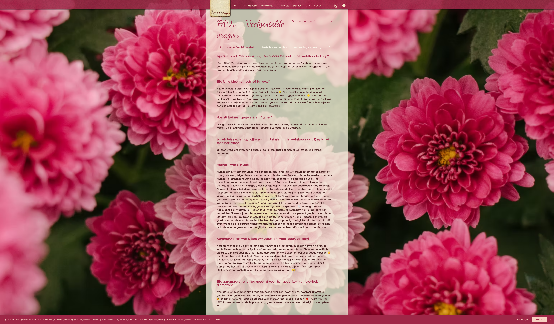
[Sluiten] (550, 319)
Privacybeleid (215, 319)
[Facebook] (344, 5)
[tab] (238, 47)
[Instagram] (336, 5)
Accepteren (539, 319)
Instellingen (522, 319)
